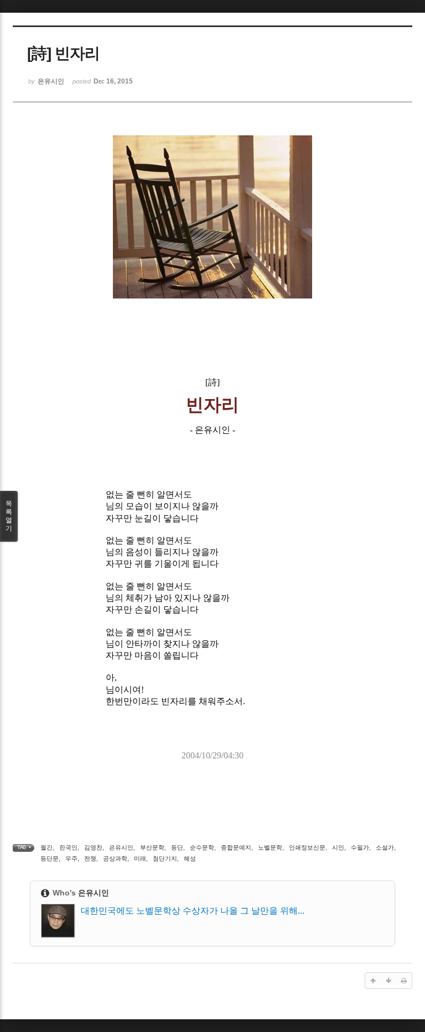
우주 (71, 858)
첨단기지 (165, 858)
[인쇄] (404, 980)
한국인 (68, 847)
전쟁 (90, 858)
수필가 (360, 847)
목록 (9, 516)
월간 (46, 847)
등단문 (49, 858)
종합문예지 (236, 847)
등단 (177, 847)
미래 (140, 858)
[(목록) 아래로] (388, 980)
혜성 (190, 858)
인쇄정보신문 (307, 847)
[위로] (373, 980)
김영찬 (93, 847)
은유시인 (121, 847)
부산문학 (152, 847)
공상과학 (115, 858)
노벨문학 (270, 847)
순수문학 (202, 847)
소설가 (385, 847)
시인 (338, 847)
